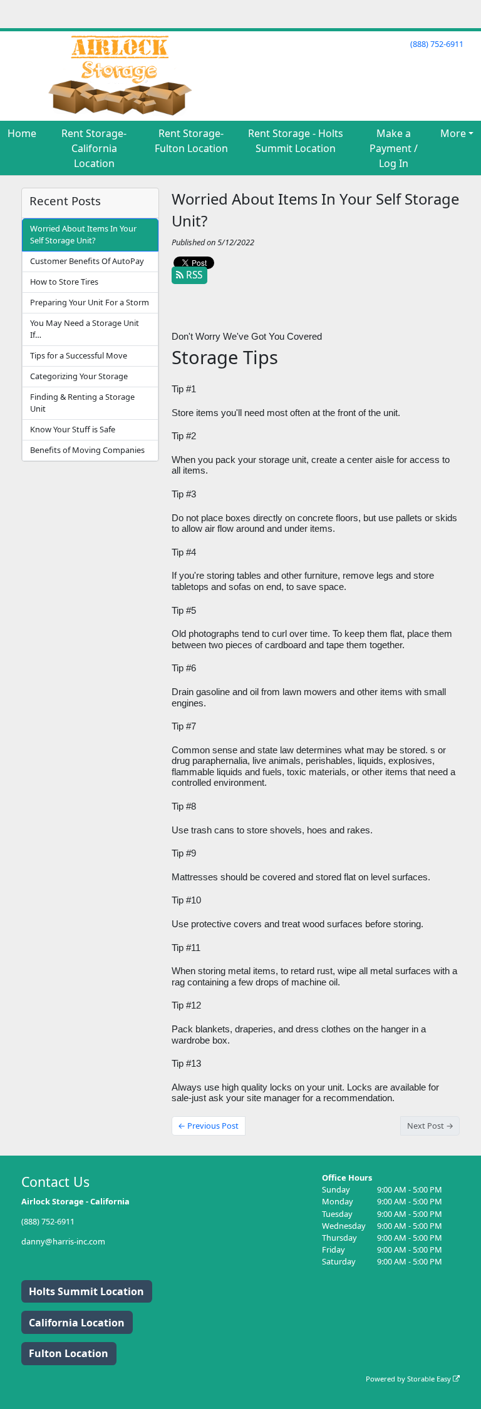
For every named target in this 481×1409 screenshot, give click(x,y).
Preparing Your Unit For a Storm (89, 302)
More (453, 133)
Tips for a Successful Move (78, 355)
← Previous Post (208, 1125)
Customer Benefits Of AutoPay (87, 261)
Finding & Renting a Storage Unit (82, 402)
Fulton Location (68, 1353)
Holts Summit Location (86, 1291)
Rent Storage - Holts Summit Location (295, 140)
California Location (77, 1323)
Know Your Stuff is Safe (72, 429)
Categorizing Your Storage (79, 376)
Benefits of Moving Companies (87, 449)
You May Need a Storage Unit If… (84, 328)
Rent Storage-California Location (94, 148)
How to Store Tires (64, 281)
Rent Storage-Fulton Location (191, 140)
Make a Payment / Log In (394, 148)
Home (22, 133)
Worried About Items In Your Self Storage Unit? (83, 234)
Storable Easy (430, 1378)
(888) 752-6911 (436, 43)
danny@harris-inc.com (63, 1241)
